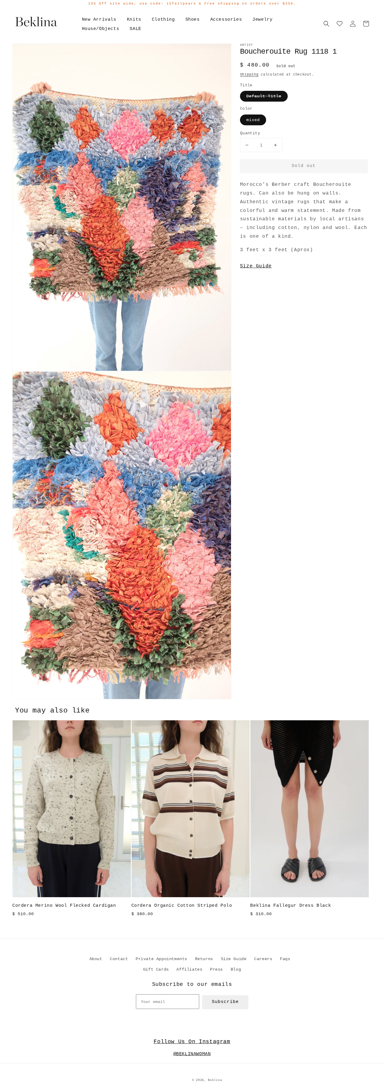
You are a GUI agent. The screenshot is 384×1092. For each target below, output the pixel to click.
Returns (204, 959)
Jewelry (262, 19)
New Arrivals (99, 19)
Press (216, 969)
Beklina (215, 1080)
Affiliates (189, 969)
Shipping (249, 75)
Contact (119, 959)
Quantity (250, 133)
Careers (263, 959)
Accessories (226, 19)
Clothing (163, 19)
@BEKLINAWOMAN (192, 1054)
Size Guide (256, 266)
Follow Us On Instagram (192, 1042)
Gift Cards (156, 969)
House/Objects (100, 28)
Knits (134, 19)
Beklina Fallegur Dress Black (290, 905)
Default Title (263, 96)
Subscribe (225, 1001)
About (95, 959)
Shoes (192, 19)
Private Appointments (161, 959)
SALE (135, 28)
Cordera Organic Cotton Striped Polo (181, 905)
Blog (236, 969)
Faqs (285, 959)
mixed (253, 120)
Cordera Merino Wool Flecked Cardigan (64, 905)
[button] (326, 23)
